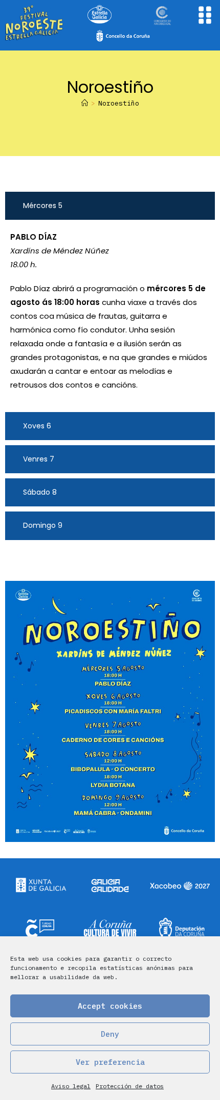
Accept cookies (110, 1006)
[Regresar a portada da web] (34, 23)
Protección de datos (130, 1086)
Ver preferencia (110, 1062)
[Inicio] (84, 103)
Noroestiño (118, 103)
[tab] (110, 206)
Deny (110, 1034)
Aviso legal (71, 1086)
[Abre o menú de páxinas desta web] (205, 15)
